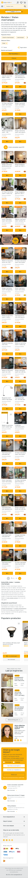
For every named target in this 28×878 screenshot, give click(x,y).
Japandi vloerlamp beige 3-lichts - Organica (7, 76)
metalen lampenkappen (20, 608)
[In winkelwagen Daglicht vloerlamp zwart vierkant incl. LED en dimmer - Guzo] (20, 230)
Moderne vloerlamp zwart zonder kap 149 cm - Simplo (7, 426)
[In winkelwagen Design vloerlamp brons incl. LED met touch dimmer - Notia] (20, 518)
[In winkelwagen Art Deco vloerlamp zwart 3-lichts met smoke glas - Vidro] (7, 202)
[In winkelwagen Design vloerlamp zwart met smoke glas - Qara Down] (20, 114)
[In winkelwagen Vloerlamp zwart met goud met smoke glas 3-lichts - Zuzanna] (7, 463)
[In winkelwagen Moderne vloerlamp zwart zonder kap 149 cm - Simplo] (7, 436)
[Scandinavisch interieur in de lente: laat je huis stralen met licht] (7, 680)
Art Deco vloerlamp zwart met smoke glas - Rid (20, 453)
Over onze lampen (8, 825)
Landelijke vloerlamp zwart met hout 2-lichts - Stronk (20, 426)
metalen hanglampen (6, 608)
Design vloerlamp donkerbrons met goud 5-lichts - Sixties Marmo (7, 165)
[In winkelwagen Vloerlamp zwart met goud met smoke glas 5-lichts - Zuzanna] (7, 545)
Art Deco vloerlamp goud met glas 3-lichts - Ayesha (20, 481)
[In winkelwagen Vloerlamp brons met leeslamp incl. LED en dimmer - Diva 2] (20, 86)
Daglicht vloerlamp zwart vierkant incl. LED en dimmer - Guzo (20, 220)
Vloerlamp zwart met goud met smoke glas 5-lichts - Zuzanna (7, 535)
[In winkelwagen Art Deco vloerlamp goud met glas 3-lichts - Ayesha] (20, 491)
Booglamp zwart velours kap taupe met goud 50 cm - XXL (7, 398)
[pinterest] (21, 740)
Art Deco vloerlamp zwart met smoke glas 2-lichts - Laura (7, 104)
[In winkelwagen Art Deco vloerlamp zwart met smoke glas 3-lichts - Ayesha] (20, 271)
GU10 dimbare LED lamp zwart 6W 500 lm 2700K (11, 643)
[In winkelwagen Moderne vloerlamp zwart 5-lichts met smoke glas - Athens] (20, 353)
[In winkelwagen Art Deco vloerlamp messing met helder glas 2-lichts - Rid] (20, 573)
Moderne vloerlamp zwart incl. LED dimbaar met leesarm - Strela (7, 371)
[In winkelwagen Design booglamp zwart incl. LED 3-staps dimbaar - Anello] (20, 175)
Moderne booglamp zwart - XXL (7, 131)
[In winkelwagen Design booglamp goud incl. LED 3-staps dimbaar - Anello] (20, 202)
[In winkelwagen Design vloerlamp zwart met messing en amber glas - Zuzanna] (20, 141)
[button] (14, 11)
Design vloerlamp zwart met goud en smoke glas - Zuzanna (7, 289)
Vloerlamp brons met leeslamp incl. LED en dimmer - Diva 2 (20, 76)
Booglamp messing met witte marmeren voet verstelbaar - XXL (7, 344)
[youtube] (12, 840)
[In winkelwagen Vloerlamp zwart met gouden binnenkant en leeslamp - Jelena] (7, 573)
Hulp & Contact (7, 821)
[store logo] (6, 2)
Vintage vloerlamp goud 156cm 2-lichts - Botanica (20, 535)
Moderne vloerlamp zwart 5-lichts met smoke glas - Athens (20, 344)
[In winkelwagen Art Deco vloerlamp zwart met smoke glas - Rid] (20, 463)
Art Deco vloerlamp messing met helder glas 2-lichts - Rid (20, 563)
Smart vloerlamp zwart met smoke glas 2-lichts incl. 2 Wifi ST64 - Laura (7, 481)
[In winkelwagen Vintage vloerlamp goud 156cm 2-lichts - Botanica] (20, 545)
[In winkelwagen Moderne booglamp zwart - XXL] (7, 141)
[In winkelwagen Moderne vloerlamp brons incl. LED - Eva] (7, 271)
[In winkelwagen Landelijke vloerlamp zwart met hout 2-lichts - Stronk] (20, 436)
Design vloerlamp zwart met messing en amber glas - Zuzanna (20, 131)
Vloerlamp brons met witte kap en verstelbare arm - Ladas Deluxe (20, 316)
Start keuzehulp (13, 53)
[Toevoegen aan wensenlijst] (10, 65)
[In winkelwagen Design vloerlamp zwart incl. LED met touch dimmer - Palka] (20, 381)
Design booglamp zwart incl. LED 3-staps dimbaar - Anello (20, 165)
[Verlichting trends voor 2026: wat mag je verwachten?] (7, 695)
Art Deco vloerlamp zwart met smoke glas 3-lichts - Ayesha (20, 261)
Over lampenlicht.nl (9, 817)
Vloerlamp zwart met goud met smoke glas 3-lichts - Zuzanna (7, 453)
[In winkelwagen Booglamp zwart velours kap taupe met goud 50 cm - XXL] (7, 408)
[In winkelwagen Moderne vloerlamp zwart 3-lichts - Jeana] (7, 326)
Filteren (14, 58)
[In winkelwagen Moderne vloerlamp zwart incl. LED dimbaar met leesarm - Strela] (7, 381)
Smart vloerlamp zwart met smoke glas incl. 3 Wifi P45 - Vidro (7, 220)
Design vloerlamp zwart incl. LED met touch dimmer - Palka (20, 371)
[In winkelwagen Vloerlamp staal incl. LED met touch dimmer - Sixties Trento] (20, 408)
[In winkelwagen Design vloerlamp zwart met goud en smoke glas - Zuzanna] (7, 299)
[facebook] (15, 740)
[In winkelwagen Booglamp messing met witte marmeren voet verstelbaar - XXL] (7, 353)
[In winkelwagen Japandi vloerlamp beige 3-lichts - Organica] (7, 86)
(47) (10, 646)
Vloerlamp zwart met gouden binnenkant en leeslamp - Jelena (7, 563)
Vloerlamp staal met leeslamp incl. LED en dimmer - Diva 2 (7, 508)
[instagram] (18, 740)
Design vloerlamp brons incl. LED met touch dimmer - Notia (20, 508)
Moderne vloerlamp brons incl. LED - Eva (7, 261)
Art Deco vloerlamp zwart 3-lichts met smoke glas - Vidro (7, 192)
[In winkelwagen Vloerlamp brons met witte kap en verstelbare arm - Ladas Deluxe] (20, 326)
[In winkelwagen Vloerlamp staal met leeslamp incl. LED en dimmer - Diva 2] (7, 518)
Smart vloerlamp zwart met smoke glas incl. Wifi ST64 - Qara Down (20, 289)
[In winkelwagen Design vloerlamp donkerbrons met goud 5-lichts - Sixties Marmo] (7, 175)
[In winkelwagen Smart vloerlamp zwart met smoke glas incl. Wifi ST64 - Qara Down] (20, 299)
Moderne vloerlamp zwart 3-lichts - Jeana (7, 316)
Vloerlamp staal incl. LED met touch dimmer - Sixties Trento (20, 398)
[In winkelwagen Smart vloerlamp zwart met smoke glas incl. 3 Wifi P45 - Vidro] (7, 230)
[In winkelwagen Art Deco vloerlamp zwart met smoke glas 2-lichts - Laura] (7, 114)
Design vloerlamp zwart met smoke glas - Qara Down (20, 104)
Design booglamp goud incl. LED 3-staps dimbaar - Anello (19, 192)
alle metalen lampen (12, 598)
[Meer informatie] (22, 11)
